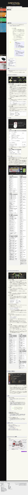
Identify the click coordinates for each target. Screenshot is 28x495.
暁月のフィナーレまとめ (2, 28)
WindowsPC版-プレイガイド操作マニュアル (14, 425)
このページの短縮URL (24, 451)
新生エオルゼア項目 (3, 488)
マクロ (11, 25)
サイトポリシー (3, 491)
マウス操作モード (12, 426)
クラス (9, 484)
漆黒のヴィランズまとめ (2, 27)
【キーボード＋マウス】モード (12, 60)
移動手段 (1, 14)
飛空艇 (1, 16)
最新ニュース (2, 487)
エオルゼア (1, 8)
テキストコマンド (14, 25)
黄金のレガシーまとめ (2, 29)
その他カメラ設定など (11, 63)
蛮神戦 (1, 20)
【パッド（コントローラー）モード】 (12, 62)
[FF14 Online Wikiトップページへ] (14, 3)
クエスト (1, 18)
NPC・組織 (1, 10)
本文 (7, 6)
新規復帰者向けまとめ (3, 490)
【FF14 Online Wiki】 (2, 481)
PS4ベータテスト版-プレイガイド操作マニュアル (15, 429)
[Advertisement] (3, 43)
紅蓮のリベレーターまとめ (2, 26)
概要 (9, 59)
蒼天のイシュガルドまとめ (2, 24)
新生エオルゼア (10, 70)
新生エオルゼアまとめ (2, 23)
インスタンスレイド (2, 19)
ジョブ (1, 13)
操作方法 (6, 481)
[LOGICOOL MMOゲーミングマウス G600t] (3, 58)
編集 (21, 6)
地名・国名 (1, 9)
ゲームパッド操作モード (12, 427)
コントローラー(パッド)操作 (11, 65)
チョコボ (1, 15)
